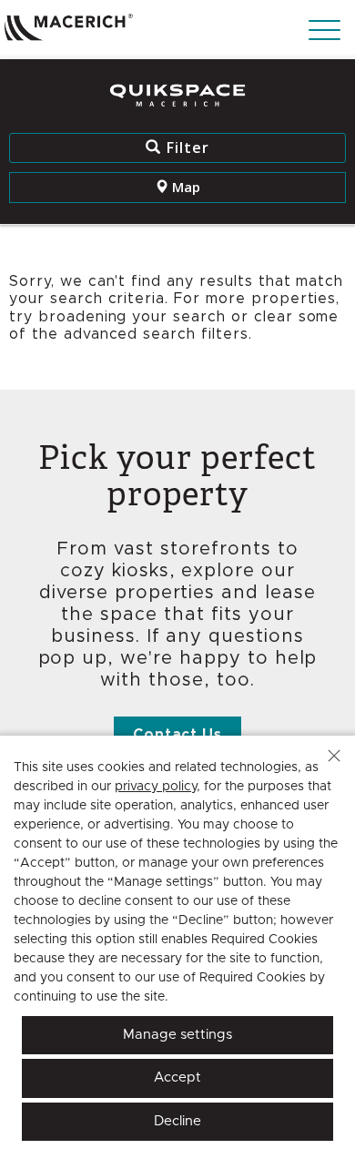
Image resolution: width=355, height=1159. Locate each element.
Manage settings (177, 1035)
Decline (177, 1121)
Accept (177, 1077)
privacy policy (156, 786)
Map (184, 187)
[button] (334, 756)
